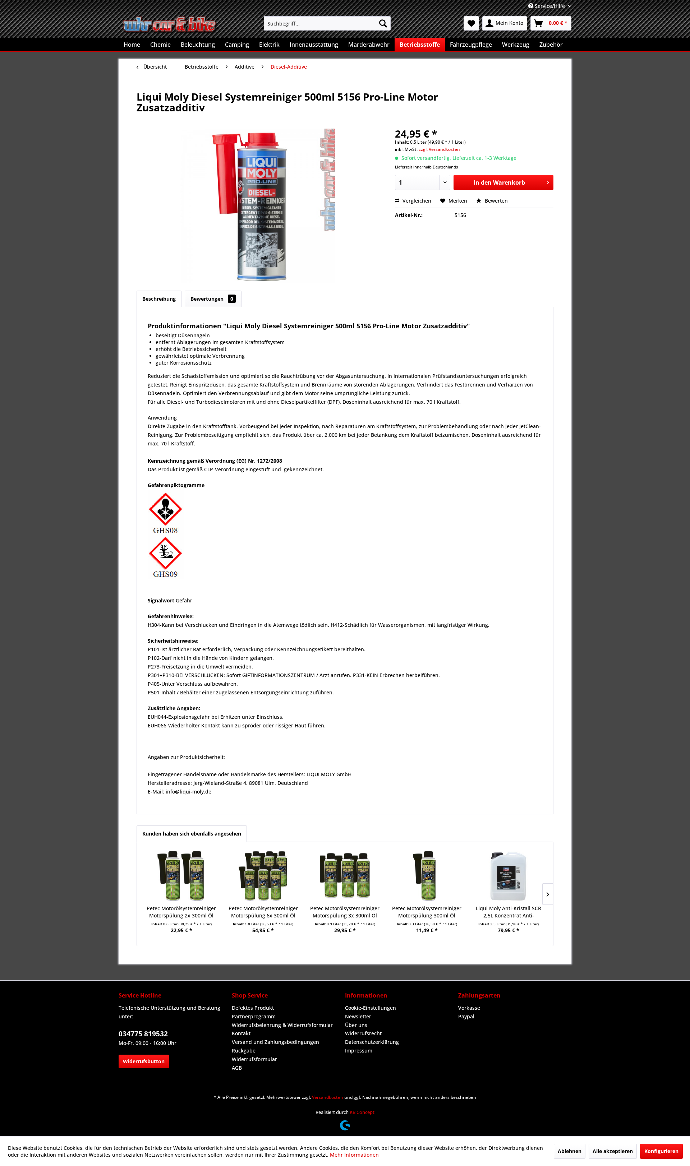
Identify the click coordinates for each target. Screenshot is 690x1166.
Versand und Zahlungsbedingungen (275, 1041)
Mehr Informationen (354, 1154)
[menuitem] (327, 23)
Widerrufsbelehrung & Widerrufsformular (282, 1025)
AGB (237, 1067)
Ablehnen (569, 1151)
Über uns (356, 1025)
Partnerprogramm (254, 1016)
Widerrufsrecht (363, 1033)
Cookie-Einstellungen (370, 1007)
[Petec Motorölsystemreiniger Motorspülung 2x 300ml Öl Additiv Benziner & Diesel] (181, 876)
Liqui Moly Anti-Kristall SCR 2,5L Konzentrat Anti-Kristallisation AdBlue (508, 912)
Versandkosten (327, 1097)
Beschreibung (159, 298)
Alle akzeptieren (613, 1151)
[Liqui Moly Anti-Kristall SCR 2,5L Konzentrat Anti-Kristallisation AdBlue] (508, 876)
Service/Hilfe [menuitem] (549, 6)
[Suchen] (383, 23)
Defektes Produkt (253, 1007)
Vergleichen (416, 200)
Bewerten (495, 200)
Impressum (358, 1050)
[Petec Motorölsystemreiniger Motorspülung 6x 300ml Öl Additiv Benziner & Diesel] (263, 876)
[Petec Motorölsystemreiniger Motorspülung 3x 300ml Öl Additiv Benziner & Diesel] (345, 876)
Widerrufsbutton (144, 1061)
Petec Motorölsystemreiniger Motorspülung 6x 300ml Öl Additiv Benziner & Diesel (263, 912)
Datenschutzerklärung (372, 1041)
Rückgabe (244, 1050)
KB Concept (362, 1112)
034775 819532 (143, 1033)
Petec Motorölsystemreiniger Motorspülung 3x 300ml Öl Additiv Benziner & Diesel (345, 912)
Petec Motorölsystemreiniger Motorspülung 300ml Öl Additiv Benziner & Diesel (426, 912)
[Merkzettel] (471, 23)
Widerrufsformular (254, 1059)
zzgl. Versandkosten (439, 149)
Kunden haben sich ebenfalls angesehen (191, 833)
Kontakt (241, 1033)
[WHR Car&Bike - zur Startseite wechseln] (170, 25)
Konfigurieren (661, 1151)
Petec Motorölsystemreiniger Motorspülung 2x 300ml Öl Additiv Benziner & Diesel (181, 912)
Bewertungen (211, 298)
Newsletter (358, 1016)
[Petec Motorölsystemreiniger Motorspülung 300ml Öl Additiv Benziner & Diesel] (427, 876)
